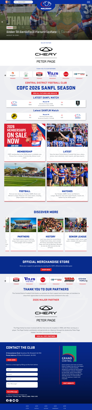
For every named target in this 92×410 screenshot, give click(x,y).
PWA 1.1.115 (34, 396)
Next (90, 22)
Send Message (12, 392)
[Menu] (89, 2)
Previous (2, 22)
